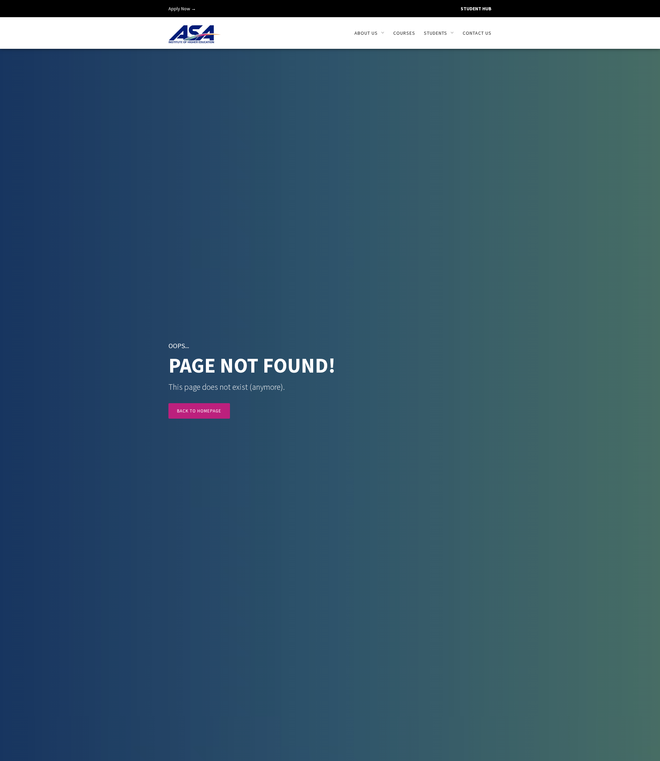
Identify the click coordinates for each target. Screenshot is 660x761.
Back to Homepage (199, 411)
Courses (404, 33)
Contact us (477, 33)
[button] (369, 33)
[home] (194, 30)
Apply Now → (182, 8)
